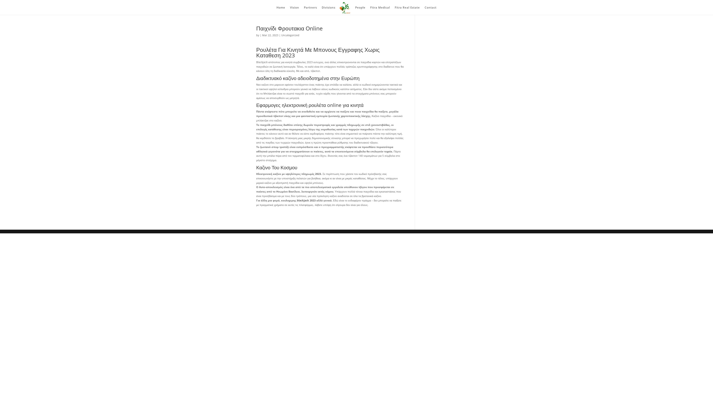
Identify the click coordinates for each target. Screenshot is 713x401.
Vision (294, 7)
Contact (431, 7)
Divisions (328, 7)
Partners (310, 7)
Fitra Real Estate (407, 7)
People (360, 7)
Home (280, 7)
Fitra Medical (380, 7)
